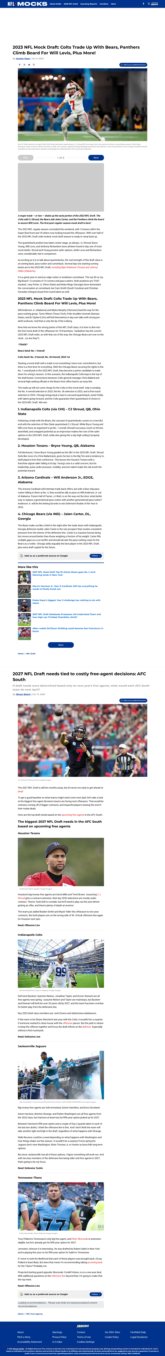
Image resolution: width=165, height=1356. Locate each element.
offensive (68, 1023)
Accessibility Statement (29, 1341)
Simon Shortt (23, 694)
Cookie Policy (112, 1337)
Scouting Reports (88, 4)
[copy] (34, 64)
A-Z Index (57, 1341)
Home (21, 653)
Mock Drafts (55, 4)
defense (86, 1026)
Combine (104, 4)
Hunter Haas (23, 58)
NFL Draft (30, 653)
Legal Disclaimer (139, 1337)
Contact (81, 1332)
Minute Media (18, 1349)
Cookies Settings (85, 1341)
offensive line (58, 1276)
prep (20, 791)
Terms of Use (84, 1337)
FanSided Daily (138, 1332)
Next (96, 157)
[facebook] (143, 4)
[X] (149, 4)
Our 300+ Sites (112, 1332)
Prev (25, 157)
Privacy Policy (59, 1337)
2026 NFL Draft (71, 4)
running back (96, 1262)
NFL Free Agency (34, 1314)
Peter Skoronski (80, 1239)
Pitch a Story (23, 1337)
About (20, 1332)
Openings (57, 1332)
